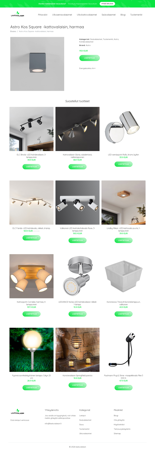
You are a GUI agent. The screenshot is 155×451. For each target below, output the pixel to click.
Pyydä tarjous (107, 4)
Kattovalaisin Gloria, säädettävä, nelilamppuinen (77, 155)
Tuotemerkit (136, 14)
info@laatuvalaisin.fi (53, 423)
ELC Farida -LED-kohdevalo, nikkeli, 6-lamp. (31, 228)
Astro (116, 39)
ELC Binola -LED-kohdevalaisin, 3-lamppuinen (31, 155)
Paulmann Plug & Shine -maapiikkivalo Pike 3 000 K (123, 376)
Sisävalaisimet (109, 14)
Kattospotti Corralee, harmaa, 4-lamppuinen (31, 303)
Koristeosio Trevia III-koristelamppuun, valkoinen (123, 303)
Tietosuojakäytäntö (122, 429)
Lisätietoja (89, 58)
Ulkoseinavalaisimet (62, 14)
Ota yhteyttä (119, 420)
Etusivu (13, 31)
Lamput (82, 415)
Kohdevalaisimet (86, 42)
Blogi (122, 14)
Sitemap (117, 433)
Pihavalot (42, 14)
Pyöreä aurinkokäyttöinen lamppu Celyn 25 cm (31, 376)
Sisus (81, 424)
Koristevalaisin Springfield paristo (77, 375)
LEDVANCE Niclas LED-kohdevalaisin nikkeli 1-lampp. (77, 303)
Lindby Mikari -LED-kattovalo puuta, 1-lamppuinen (123, 229)
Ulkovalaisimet (85, 433)
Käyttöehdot (119, 424)
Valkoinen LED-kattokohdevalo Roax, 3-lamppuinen (77, 229)
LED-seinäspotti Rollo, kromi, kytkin (123, 154)
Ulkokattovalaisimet (87, 14)
